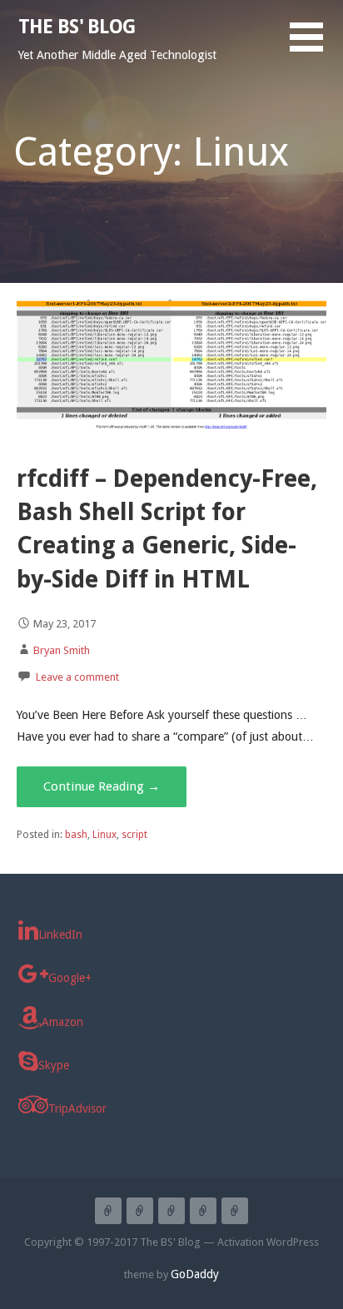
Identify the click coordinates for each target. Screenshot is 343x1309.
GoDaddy (195, 1274)
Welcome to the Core (108, 1210)
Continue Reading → (101, 786)
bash (76, 834)
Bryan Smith (61, 650)
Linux (104, 834)
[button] (316, 47)
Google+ (70, 977)
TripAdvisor (77, 1108)
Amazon (62, 1022)
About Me (140, 1210)
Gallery (234, 1210)
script (134, 834)
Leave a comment (77, 677)
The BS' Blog (77, 27)
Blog (171, 1210)
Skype (53, 1065)
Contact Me (203, 1210)
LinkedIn (60, 934)
